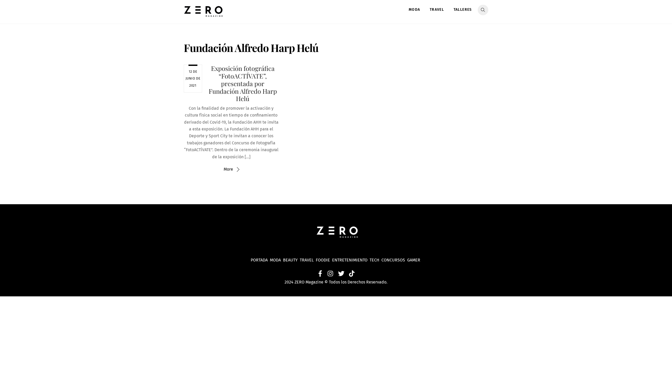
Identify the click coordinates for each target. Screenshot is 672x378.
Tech (375, 260)
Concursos (393, 260)
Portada (259, 260)
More (228, 169)
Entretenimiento (350, 260)
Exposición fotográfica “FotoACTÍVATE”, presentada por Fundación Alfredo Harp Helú (243, 83)
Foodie (323, 260)
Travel (437, 9)
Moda (414, 9)
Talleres (463, 9)
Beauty (291, 260)
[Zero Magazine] (203, 14)
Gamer (414, 260)
